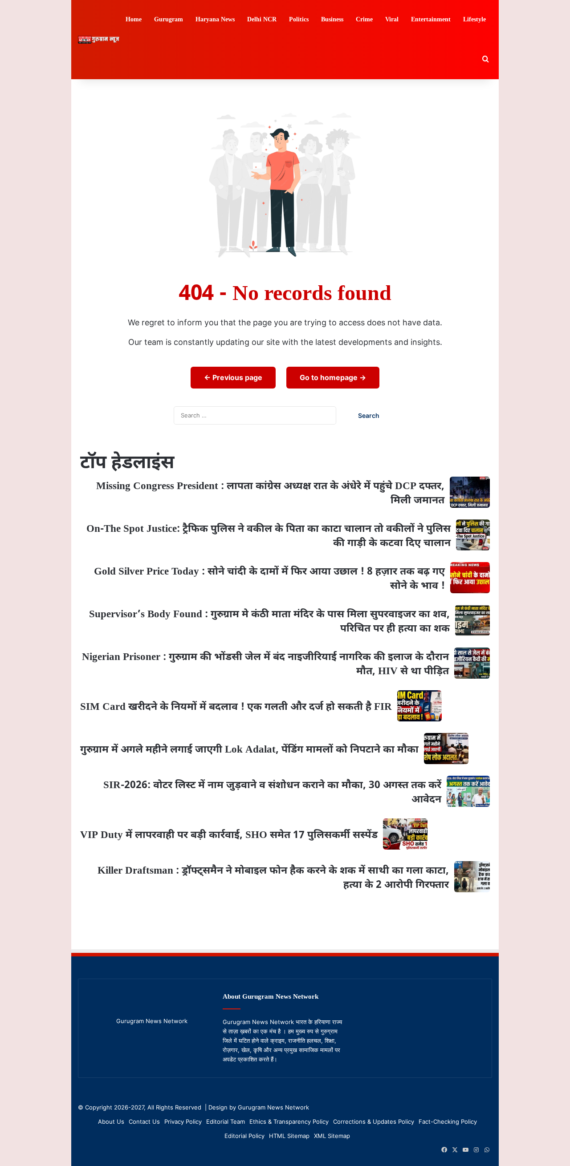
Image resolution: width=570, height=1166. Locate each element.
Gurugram (168, 20)
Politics (299, 20)
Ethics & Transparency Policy (289, 1121)
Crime (364, 20)
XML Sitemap (332, 1135)
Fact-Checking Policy (448, 1121)
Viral (392, 20)
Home (134, 20)
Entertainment (431, 20)
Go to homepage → (333, 377)
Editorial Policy (244, 1135)
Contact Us (144, 1121)
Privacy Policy (183, 1121)
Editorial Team (225, 1121)
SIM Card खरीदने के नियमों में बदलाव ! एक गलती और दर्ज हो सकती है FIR (236, 707)
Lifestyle (474, 20)
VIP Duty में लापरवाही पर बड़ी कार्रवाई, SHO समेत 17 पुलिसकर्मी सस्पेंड (229, 835)
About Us (111, 1121)
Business (332, 20)
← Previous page (233, 377)
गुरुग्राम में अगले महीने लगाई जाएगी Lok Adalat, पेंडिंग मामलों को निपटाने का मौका (249, 750)
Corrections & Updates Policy (373, 1121)
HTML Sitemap (289, 1135)
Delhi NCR (262, 20)
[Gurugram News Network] (98, 40)
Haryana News (215, 20)
